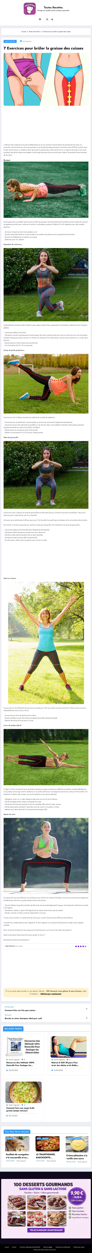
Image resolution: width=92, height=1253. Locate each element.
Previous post (9, 1007)
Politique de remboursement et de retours (44, 1249)
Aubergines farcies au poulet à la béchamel (74, 1156)
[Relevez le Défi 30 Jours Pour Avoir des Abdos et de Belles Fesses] (69, 1047)
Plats (66, 1138)
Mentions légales (47, 1246)
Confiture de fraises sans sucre (12, 1156)
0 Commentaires (27, 41)
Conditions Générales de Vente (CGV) (30, 1246)
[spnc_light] (52, 19)
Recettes (6, 1141)
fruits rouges (15, 1138)
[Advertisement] (46, 126)
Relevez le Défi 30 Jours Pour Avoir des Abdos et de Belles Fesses (65, 1064)
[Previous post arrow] (86, 1008)
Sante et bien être (10, 41)
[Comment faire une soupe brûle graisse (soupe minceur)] (23, 1092)
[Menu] (40, 19)
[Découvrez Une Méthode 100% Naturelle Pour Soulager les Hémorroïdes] (23, 1047)
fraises (6, 1138)
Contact (14, 1246)
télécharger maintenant (51, 993)
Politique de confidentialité (63, 1246)
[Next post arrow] (86, 1018)
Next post (8, 1015)
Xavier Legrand (14, 1059)
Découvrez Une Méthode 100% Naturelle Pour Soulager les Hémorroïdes (20, 1064)
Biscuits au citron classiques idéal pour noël (23, 1018)
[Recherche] (47, 19)
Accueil (7, 1246)
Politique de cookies (78, 1246)
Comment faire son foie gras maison (20, 1010)
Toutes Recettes (53, 7)
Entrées (36, 1138)
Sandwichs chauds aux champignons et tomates (44, 1156)
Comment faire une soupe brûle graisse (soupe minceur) (20, 1109)
